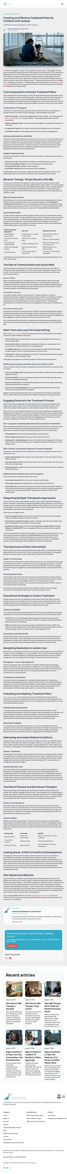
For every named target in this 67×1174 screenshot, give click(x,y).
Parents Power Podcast (10, 1133)
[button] (62, 4)
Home (5, 1115)
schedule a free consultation (40, 895)
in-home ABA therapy (13, 118)
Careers (5, 1124)
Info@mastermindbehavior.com (57, 1118)
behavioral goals (16, 333)
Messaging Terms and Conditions (13, 1143)
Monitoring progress (10, 697)
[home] (8, 4)
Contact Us (12, 946)
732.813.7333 (51, 1115)
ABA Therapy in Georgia (34, 1118)
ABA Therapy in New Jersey (35, 1115)
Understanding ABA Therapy (12, 1127)
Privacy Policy (7, 1139)
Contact (5, 1136)
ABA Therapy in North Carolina (36, 1121)
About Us (6, 1118)
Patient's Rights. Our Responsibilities (14, 1157)
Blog (4, 1130)
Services (6, 1121)
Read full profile (17, 922)
